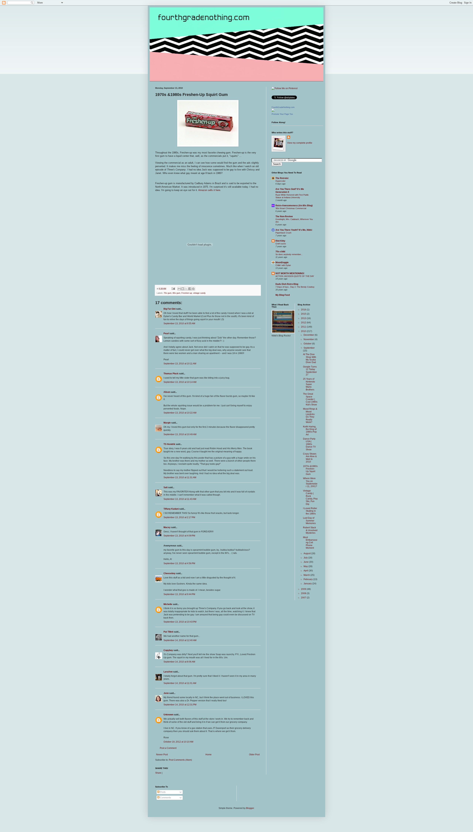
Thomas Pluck (171, 373)
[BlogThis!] (183, 289)
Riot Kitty (280, 241)
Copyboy (168, 650)
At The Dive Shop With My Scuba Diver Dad (309, 358)
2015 (304, 314)
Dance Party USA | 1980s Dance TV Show (309, 444)
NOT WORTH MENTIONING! (289, 273)
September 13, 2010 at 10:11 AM (180, 363)
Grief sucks (280, 244)
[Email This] (179, 289)
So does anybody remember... (288, 254)
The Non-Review (284, 216)
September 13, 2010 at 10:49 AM (180, 434)
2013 (304, 318)
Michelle (168, 604)
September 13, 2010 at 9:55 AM (179, 323)
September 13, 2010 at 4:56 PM (179, 563)
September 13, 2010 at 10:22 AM (180, 412)
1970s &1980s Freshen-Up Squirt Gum (310, 470)
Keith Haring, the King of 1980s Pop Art (310, 430)
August (307, 553)
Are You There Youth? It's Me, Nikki (293, 230)
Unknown (168, 714)
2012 (304, 322)
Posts (162, 792)
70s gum (167, 293)
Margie (167, 422)
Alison (167, 392)
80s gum (176, 293)
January (308, 583)
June (306, 562)
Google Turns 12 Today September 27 (310, 370)
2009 (304, 589)
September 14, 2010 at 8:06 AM (179, 661)
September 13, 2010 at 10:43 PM (180, 622)
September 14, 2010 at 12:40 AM (180, 640)
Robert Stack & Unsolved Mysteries (310, 530)
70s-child (280, 251)
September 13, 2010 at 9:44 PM (179, 594)
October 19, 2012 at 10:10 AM (178, 742)
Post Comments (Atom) (180, 760)
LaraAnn (168, 671)
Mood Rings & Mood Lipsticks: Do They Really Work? (310, 415)
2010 (304, 331)
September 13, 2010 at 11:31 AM (180, 477)
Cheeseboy (170, 573)
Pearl (166, 333)
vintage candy (199, 293)
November (309, 339)
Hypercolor (280, 181)
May (306, 566)
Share (158, 773)
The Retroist (281, 178)
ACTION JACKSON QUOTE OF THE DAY (294, 276)
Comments (165, 797)
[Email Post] (173, 288)
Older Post (254, 754)
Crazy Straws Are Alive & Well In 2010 (310, 458)
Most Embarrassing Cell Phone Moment (310, 542)
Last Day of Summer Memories (309, 521)
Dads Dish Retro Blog (286, 284)
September (309, 348)
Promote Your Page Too (282, 114)
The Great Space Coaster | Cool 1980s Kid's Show (310, 399)
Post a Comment (168, 748)
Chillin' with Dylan (283, 265)
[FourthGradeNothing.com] (273, 111)
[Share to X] (186, 289)
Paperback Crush (283, 233)
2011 (304, 327)
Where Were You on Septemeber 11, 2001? (310, 482)
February (308, 579)
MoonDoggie (282, 262)
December (309, 335)
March (307, 575)
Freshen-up (186, 293)
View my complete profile (299, 143)
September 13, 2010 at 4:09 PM (179, 535)
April (306, 570)
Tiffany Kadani (171, 509)
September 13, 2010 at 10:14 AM (180, 382)
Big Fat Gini (170, 309)
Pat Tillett (168, 632)
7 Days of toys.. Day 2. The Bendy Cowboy (294, 287)
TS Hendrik (169, 444)
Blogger (250, 808)
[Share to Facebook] (190, 289)
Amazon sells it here (209, 190)
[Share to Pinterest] (193, 289)
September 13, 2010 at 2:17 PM (179, 517)
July (306, 557)
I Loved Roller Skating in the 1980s (310, 511)
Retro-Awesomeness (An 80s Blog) (294, 205)
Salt (166, 487)
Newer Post (162, 754)
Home (208, 754)
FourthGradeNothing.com (283, 107)
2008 (304, 593)
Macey (167, 527)
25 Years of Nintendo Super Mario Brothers (309, 384)
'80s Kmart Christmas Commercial (290, 208)
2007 (304, 597)
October (308, 343)
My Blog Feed (282, 295)
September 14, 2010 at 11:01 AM (180, 683)
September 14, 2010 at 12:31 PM (180, 704)
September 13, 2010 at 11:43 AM (180, 499)
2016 (304, 309)
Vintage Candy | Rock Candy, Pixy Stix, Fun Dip (310, 497)
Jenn (166, 693)
